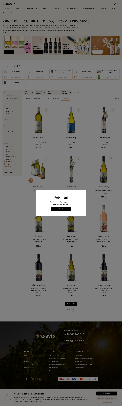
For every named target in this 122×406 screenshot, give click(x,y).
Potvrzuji (61, 208)
